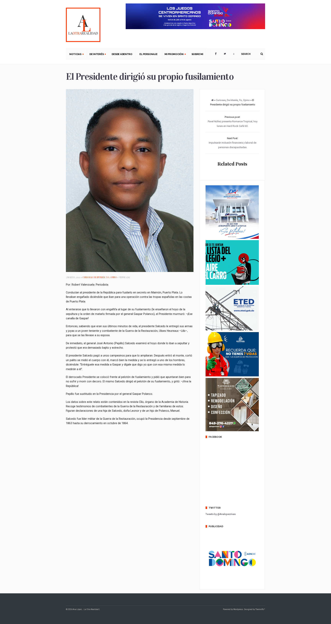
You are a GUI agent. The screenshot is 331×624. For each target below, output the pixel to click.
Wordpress (238, 609)
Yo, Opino (111, 277)
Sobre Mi (197, 54)
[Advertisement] (135, 441)
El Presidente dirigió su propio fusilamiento (150, 76)
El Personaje (148, 54)
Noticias (73, 54)
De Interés (95, 54)
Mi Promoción (172, 54)
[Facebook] (215, 54)
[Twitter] (224, 54)
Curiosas (87, 277)
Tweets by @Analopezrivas (221, 514)
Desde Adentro (122, 54)
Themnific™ (260, 609)
